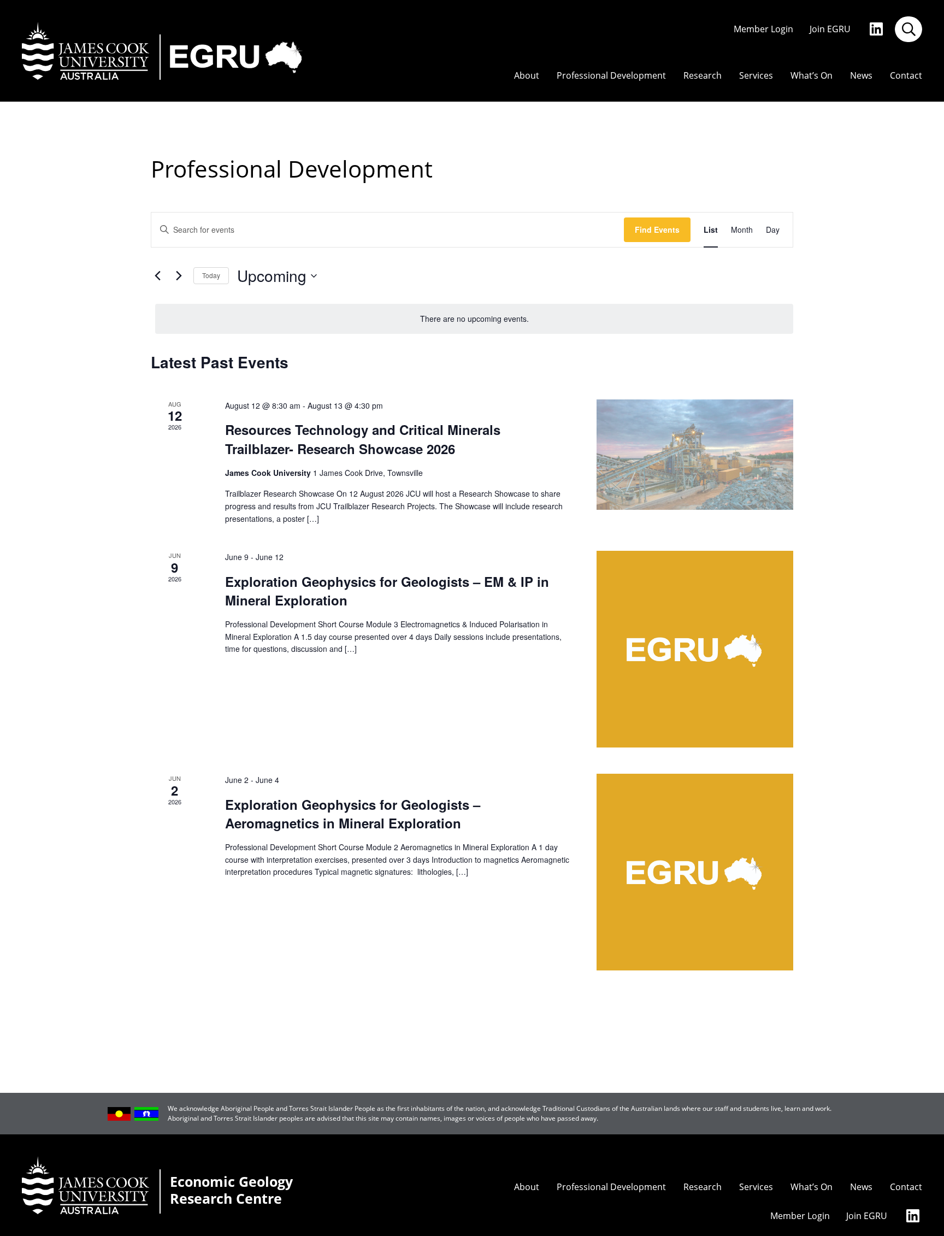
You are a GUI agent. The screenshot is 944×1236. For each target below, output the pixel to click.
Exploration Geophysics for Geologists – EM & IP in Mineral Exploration (387, 590)
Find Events (657, 229)
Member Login (763, 29)
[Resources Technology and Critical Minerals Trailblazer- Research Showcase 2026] (695, 454)
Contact (906, 75)
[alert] (474, 319)
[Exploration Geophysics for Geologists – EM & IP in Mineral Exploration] (695, 649)
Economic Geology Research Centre (231, 1190)
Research (702, 75)
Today (211, 275)
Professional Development (611, 75)
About (526, 75)
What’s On (811, 75)
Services (756, 75)
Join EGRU (830, 29)
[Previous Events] (157, 275)
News (861, 75)
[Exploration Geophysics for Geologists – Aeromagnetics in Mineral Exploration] (695, 872)
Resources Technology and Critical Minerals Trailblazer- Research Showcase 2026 (362, 438)
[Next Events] (178, 275)
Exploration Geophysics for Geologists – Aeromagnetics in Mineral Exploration (352, 813)
